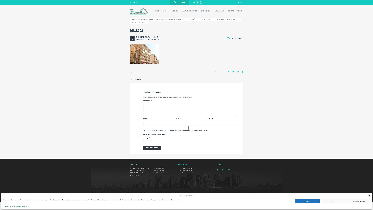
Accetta (307, 201)
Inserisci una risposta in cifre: (154, 134)
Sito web (211, 119)
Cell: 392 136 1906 (158, 171)
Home (157, 11)
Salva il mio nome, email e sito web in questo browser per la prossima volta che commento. (175, 131)
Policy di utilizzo (187, 171)
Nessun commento (237, 38)
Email (178, 119)
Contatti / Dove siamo (235, 11)
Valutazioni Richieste (189, 11)
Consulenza (205, 11)
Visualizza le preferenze (358, 201)
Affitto (165, 11)
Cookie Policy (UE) (187, 173)
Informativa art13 (187, 168)
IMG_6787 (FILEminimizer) (147, 37)
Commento (147, 101)
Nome (145, 119)
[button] (369, 196)
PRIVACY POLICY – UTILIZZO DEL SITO (19, 206)
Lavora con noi (219, 11)
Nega (332, 201)
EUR (133, 2)
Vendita (175, 11)
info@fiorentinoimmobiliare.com (163, 173)
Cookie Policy (6, 206)
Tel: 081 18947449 (158, 168)
